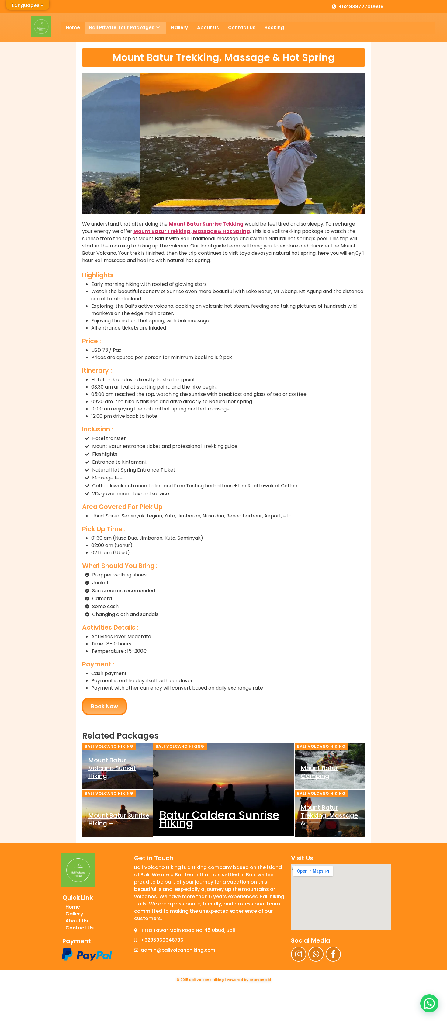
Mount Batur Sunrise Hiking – (118, 819)
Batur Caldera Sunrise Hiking (219, 819)
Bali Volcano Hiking (109, 746)
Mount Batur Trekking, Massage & (329, 815)
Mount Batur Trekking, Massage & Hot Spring (191, 231)
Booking (274, 27)
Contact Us (241, 27)
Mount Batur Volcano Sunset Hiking (112, 768)
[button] (429, 1003)
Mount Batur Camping (319, 772)
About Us (208, 27)
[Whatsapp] (316, 954)
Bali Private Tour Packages (121, 27)
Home (73, 27)
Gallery (179, 27)
